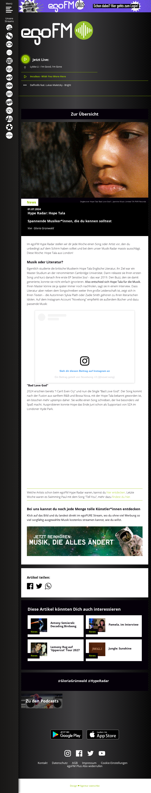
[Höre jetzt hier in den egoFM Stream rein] (85, 541)
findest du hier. (121, 497)
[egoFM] (57, 44)
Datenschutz (60, 763)
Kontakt (43, 763)
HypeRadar (100, 681)
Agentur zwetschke (90, 785)
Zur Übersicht (85, 114)
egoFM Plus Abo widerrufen (84, 766)
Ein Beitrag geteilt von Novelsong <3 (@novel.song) (85, 377)
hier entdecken (116, 492)
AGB (75, 763)
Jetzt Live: (40, 59)
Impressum (89, 763)
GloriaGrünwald (74, 681)
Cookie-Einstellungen (114, 763)
